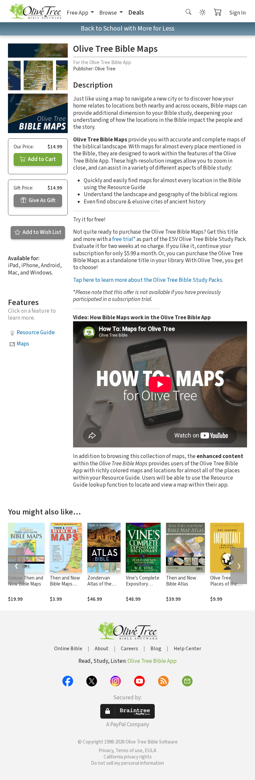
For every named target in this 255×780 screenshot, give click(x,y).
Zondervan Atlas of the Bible (99, 584)
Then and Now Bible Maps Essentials (65, 584)
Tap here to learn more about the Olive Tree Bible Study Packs (147, 280)
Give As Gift (41, 200)
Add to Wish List (41, 232)
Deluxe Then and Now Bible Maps (25, 581)
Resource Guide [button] (36, 333)
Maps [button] (23, 344)
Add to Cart (41, 159)
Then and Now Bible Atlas (181, 581)
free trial (122, 239)
